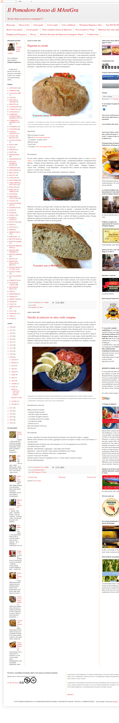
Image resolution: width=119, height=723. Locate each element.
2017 (11, 348)
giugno (13, 374)
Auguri (11, 97)
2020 (11, 357)
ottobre (13, 386)
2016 (11, 345)
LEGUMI (12, 194)
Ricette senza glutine (14, 29)
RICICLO (12, 259)
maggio (13, 372)
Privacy (33, 34)
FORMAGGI (13, 167)
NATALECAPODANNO (15, 204)
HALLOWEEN (14, 180)
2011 (11, 330)
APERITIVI (13, 91)
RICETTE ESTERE (15, 241)
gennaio (13, 360)
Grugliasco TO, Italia (37, 307)
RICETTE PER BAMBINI (14, 251)
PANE (34, 305)
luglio (13, 378)
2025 (11, 420)
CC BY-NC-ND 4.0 (13, 683)
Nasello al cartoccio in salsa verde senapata (51, 317)
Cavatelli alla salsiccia (19, 622)
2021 (11, 408)
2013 (11, 336)
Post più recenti (32, 477)
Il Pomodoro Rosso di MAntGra (42, 9)
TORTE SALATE (14, 307)
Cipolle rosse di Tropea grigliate (19, 599)
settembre (14, 384)
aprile (13, 369)
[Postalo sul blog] (58, 303)
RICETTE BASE (14, 239)
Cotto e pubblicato (69, 25)
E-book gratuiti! (32, 29)
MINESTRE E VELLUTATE (13, 197)
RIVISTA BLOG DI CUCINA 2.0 (15, 268)
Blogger (115, 701)
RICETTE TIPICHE (15, 254)
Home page (11, 25)
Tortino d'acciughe (19, 434)
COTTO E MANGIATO (13, 132)
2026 (11, 423)
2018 (11, 351)
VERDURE (13, 313)
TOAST (11, 304)
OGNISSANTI (13, 207)
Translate (115, 99)
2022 (11, 411)
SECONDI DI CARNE (13, 283)
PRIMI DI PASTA (14, 232)
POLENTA (12, 227)
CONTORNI (13, 129)
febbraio (14, 363)
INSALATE (13, 187)
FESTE (11, 152)
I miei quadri (38, 25)
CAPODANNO (14, 107)
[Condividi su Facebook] (61, 303)
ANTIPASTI (13, 88)
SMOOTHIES (13, 294)
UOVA (11, 311)
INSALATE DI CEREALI (14, 190)
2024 (11, 417)
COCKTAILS (13, 112)
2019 (11, 354)
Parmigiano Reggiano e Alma (91, 25)
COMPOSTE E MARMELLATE (14, 121)
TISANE (12, 301)
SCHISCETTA (13, 280)
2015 (11, 342)
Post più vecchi (91, 477)
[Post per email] (52, 302)
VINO (11, 316)
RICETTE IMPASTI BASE (15, 246)
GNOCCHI (12, 178)
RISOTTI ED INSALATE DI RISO (14, 263)
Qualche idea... (13, 236)
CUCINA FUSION (15, 140)
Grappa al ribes (19, 552)
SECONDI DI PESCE (39, 470)
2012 (11, 333)
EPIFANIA (12, 149)
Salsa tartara (19, 526)
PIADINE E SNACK (13, 218)
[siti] (110, 79)
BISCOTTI (12, 104)
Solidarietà (12, 296)
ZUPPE (11, 318)
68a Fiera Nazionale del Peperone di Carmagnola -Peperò (61, 34)
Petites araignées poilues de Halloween (57, 29)
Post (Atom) (37, 481)
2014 (11, 339)
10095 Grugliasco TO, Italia (38, 472)
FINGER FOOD (14, 155)
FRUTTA (12, 175)
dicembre (14, 404)
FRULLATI (12, 173)
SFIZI (11, 291)
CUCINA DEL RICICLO (14, 137)
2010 (11, 327)
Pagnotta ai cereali (38, 45)
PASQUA (12, 215)
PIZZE (11, 224)
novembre (14, 401)
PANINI (11, 213)
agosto (13, 381)
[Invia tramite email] (56, 303)
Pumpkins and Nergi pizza (16, 34)
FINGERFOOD (14, 159)
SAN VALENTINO (15, 276)
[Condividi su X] (60, 303)
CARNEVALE (13, 109)
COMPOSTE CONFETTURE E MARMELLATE (15, 116)
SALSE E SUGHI (14, 272)
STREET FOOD (14, 299)
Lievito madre (52, 25)
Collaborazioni (93, 34)
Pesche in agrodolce (19, 575)
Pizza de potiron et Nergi (85, 29)
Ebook (11, 147)
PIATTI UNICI (14, 222)
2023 (11, 414)
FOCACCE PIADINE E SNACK (13, 163)
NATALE (12, 201)
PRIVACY (70, 694)
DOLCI (11, 144)
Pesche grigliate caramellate (19, 645)
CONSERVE (13, 126)
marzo (13, 366)
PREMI (11, 230)
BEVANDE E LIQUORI (13, 101)
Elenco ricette (24, 25)
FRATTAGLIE (13, 170)
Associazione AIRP (15, 93)
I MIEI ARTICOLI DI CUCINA (15, 183)
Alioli (18, 456)
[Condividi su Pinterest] (63, 303)
